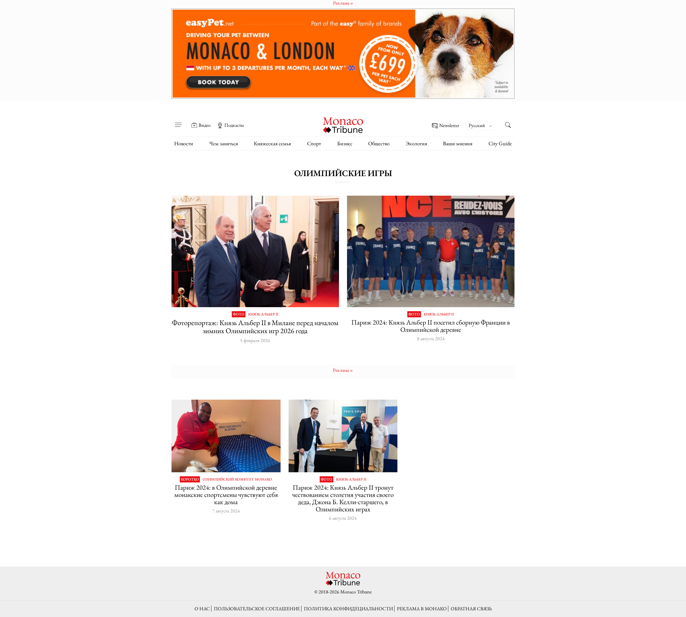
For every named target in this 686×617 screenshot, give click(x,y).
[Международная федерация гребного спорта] (343, 436)
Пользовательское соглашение (257, 608)
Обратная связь (471, 608)
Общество (379, 143)
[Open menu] (178, 121)
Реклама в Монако (422, 608)
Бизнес (344, 143)
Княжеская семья (272, 143)
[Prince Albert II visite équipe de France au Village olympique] (430, 251)
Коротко (190, 479)
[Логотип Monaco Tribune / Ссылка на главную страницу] (343, 124)
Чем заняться (223, 143)
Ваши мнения (457, 143)
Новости (183, 143)
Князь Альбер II (263, 314)
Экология (416, 143)
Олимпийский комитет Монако (237, 479)
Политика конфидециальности (348, 608)
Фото (238, 314)
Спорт (314, 143)
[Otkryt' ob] (343, 54)
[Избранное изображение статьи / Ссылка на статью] (226, 436)
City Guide (500, 143)
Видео (205, 125)
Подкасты (234, 125)
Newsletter (449, 125)
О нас (202, 608)
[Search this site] (507, 125)
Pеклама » (343, 370)
